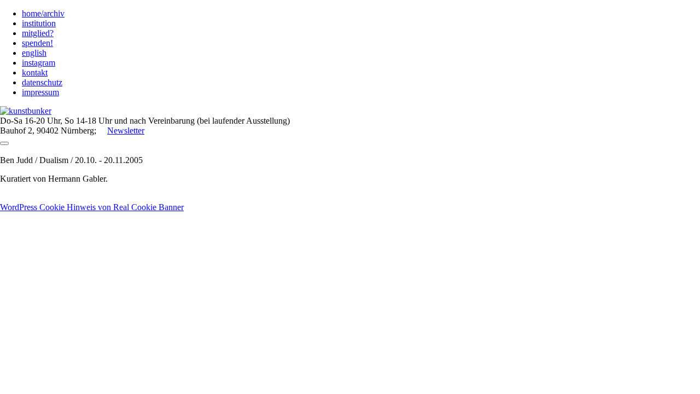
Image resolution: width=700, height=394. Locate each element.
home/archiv (43, 13)
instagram (38, 62)
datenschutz (42, 82)
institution (39, 23)
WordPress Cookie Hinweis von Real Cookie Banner (92, 207)
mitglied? (38, 33)
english (34, 52)
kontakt (35, 72)
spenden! (37, 43)
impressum (40, 92)
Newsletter (125, 130)
